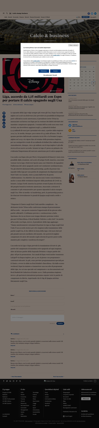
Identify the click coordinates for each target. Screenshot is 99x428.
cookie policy (56, 55)
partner (73, 60)
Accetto (55, 71)
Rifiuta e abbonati (73, 45)
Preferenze (44, 71)
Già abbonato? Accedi (50, 75)
